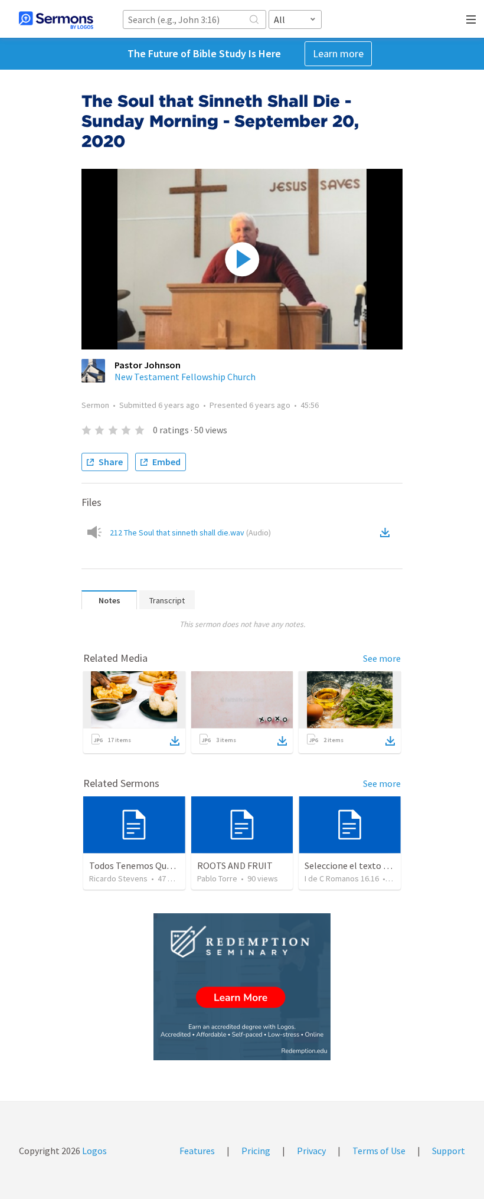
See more (382, 658)
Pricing (255, 1150)
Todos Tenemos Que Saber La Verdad (162, 865)
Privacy (311, 1150)
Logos (93, 1150)
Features (197, 1150)
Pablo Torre (217, 878)
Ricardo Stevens (118, 878)
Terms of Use (378, 1150)
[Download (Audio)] (387, 532)
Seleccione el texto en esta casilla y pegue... (391, 865)
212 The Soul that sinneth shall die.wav (190, 532)
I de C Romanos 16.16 (342, 878)
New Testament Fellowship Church (185, 377)
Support (448, 1150)
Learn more (338, 53)
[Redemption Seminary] (242, 986)
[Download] (174, 741)
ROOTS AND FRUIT (235, 865)
